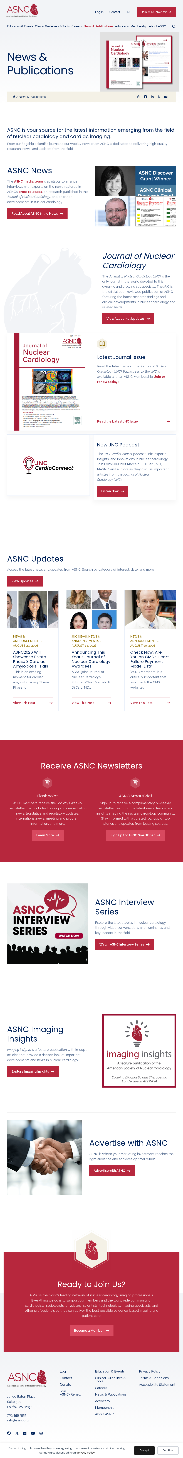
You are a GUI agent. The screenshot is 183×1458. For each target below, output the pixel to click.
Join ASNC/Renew (154, 12)
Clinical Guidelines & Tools (52, 26)
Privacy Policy (149, 1371)
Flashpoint (47, 796)
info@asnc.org (18, 1420)
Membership (138, 26)
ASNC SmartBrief (135, 796)
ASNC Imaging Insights (35, 1034)
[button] (172, 26)
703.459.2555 (16, 1415)
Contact (114, 12)
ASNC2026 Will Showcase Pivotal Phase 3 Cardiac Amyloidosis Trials (30, 659)
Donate (65, 1384)
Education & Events (20, 26)
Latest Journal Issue (121, 357)
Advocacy (122, 26)
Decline (168, 1450)
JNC (128, 12)
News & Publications (98, 26)
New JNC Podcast (118, 444)
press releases (30, 192)
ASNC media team (28, 181)
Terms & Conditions (154, 1378)
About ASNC (157, 26)
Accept (144, 1450)
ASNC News (29, 170)
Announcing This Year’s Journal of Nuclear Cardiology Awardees (91, 659)
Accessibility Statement (157, 1384)
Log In (99, 12)
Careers (76, 26)
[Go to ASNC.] (14, 96)
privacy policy (86, 1452)
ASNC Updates (35, 558)
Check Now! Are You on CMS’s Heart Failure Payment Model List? (149, 659)
